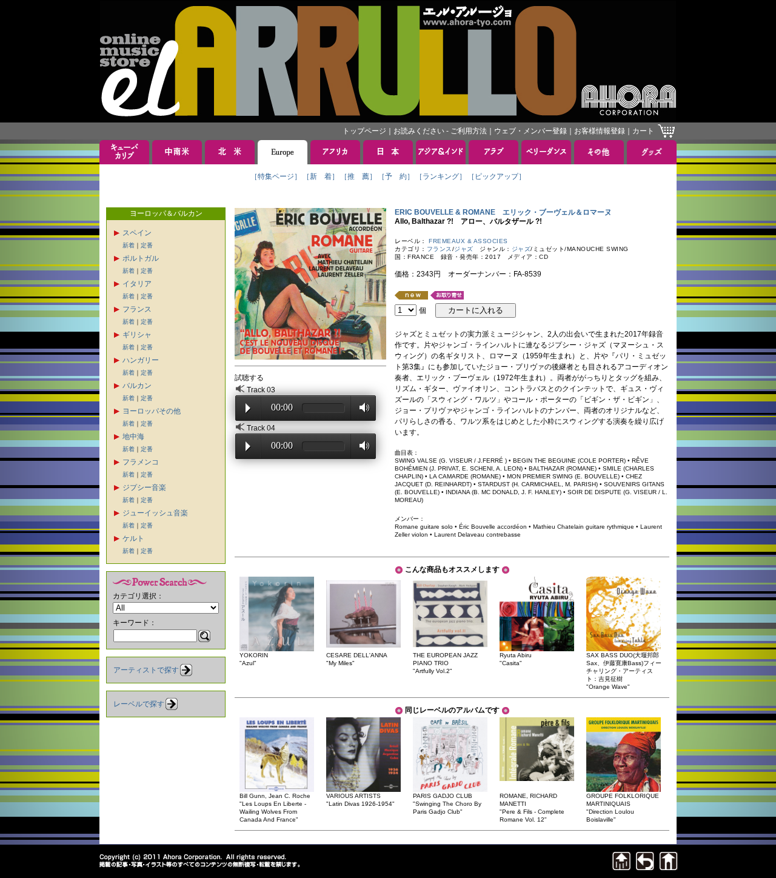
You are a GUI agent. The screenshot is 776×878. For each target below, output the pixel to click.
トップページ (364, 131)
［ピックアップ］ (496, 176)
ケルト (133, 538)
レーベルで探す (138, 704)
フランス (137, 309)
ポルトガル (140, 258)
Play (248, 408)
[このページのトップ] (621, 867)
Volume (361, 407)
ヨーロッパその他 (151, 411)
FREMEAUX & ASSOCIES (468, 241)
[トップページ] (669, 867)
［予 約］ (396, 176)
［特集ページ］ (275, 176)
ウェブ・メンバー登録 (530, 131)
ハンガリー (140, 360)
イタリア (137, 284)
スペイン (137, 233)
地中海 (133, 436)
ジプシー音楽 (144, 487)
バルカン (137, 385)
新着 (128, 245)
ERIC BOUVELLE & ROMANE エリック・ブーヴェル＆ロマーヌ (503, 212)
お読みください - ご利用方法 (440, 131)
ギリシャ (137, 334)
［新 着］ (321, 176)
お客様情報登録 (599, 131)
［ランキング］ (440, 176)
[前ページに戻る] (645, 867)
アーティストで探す (146, 670)
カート (643, 131)
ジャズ (463, 249)
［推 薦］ (358, 176)
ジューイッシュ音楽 (155, 513)
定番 (147, 245)
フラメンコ (140, 462)
